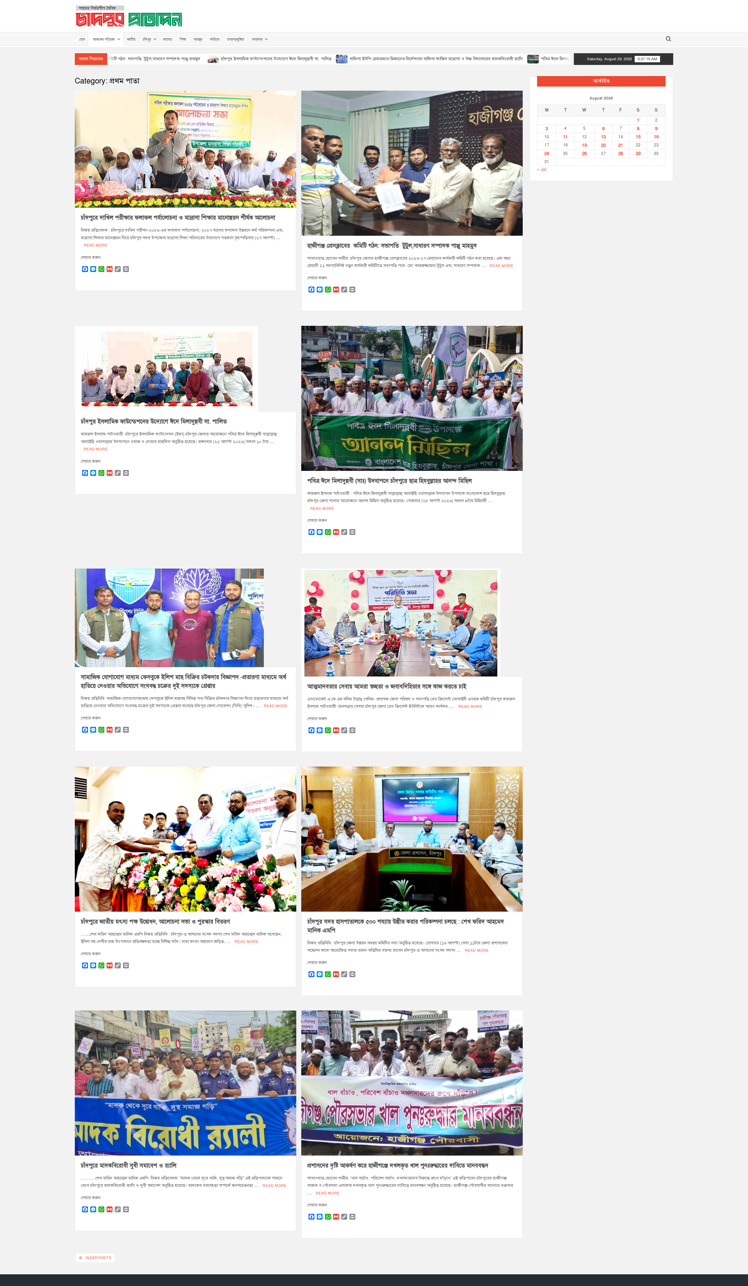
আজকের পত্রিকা (104, 39)
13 (603, 137)
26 (584, 153)
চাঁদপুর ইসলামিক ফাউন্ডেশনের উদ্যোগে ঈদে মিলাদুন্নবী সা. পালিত (177, 58)
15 (638, 137)
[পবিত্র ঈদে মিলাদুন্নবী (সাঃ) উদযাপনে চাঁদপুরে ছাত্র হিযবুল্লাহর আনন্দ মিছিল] (434, 58)
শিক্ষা (183, 39)
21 (620, 145)
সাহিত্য (214, 39)
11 (565, 137)
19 (584, 145)
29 (638, 153)
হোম (82, 39)
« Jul (541, 169)
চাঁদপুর (147, 39)
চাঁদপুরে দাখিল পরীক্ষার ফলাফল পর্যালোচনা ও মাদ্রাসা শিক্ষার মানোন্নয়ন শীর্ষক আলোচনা (178, 217)
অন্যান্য (257, 39)
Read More (96, 245)
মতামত (167, 39)
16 (656, 137)
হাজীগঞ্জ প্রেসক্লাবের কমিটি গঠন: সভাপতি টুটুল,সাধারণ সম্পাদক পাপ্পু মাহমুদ (393, 245)
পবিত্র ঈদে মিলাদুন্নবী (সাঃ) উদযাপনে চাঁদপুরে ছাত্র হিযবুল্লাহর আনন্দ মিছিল (503, 58)
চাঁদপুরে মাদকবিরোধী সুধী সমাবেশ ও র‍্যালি (128, 1165)
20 (603, 145)
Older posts (98, 1258)
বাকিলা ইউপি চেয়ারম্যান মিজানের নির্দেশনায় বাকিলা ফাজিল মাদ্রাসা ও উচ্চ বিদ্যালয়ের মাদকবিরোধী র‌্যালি (336, 58)
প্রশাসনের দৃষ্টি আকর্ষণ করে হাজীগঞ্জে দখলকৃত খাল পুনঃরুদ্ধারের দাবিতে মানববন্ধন (397, 1165)
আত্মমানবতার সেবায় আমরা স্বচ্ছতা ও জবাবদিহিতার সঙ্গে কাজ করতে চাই (386, 686)
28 (620, 153)
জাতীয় (131, 39)
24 (546, 153)
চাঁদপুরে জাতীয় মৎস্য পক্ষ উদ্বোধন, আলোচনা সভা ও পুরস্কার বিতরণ (155, 921)
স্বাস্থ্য (198, 39)
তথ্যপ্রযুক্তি (235, 39)
